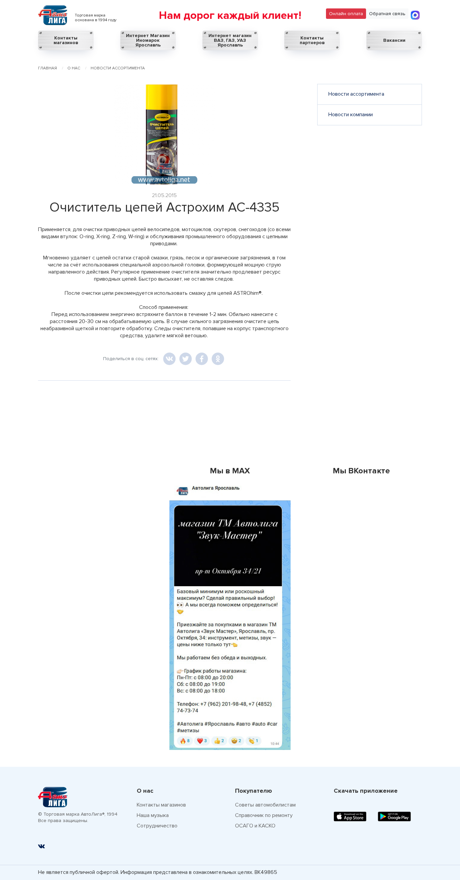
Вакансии (394, 40)
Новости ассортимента (356, 94)
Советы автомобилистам (265, 805)
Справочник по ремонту (264, 815)
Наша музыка (153, 815)
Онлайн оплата (346, 14)
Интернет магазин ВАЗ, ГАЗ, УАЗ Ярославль (230, 40)
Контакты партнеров (312, 40)
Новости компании (350, 114)
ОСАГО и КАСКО (255, 825)
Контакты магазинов (66, 40)
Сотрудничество (157, 825)
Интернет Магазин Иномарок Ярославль (148, 40)
